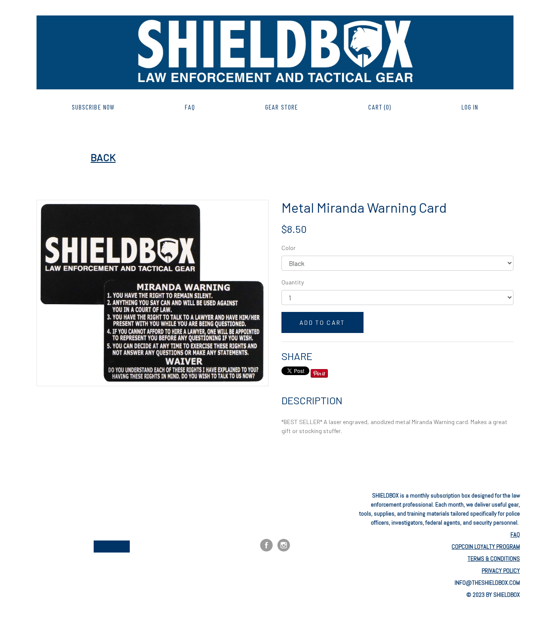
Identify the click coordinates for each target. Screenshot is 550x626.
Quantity (292, 282)
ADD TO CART (322, 322)
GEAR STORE (281, 107)
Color (288, 247)
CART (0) (379, 107)
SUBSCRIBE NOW (93, 107)
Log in (470, 107)
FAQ (190, 107)
